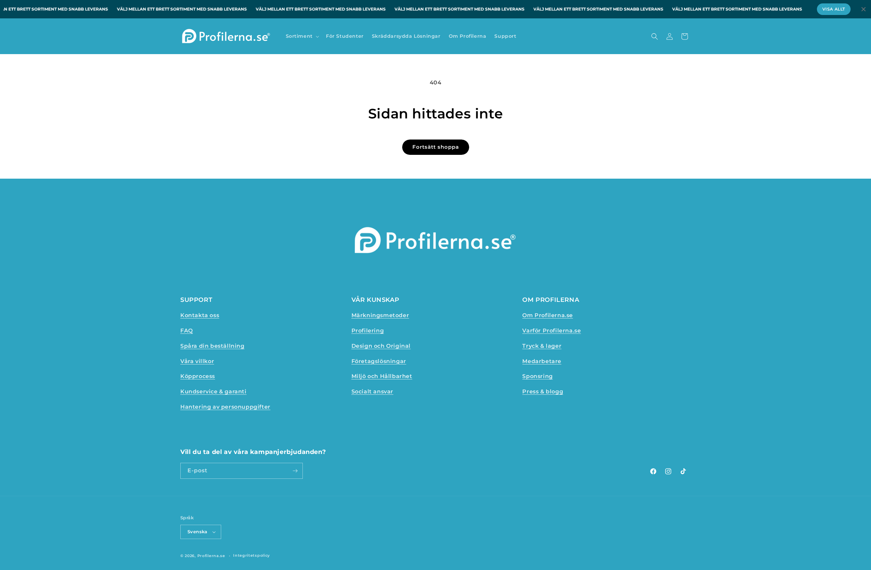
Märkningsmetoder (380, 315)
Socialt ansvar (372, 391)
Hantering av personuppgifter (225, 407)
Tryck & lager (541, 346)
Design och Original (381, 346)
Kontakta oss (199, 315)
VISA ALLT (833, 9)
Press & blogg (542, 391)
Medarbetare (541, 361)
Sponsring (537, 376)
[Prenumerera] (294, 471)
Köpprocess (197, 376)
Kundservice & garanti (213, 391)
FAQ (186, 330)
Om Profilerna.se (547, 315)
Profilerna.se (211, 555)
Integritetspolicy (251, 555)
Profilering (367, 330)
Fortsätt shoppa (435, 147)
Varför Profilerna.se (551, 330)
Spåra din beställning (212, 346)
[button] (302, 36)
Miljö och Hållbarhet (381, 376)
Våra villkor (197, 361)
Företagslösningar (378, 361)
